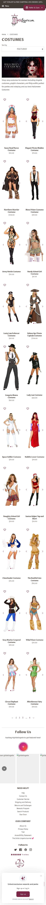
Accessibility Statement (23, 835)
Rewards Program (23, 808)
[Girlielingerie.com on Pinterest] (25, 850)
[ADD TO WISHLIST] (4, 99)
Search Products (23, 811)
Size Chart (23, 814)
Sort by (4, 45)
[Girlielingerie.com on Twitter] (15, 850)
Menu (7, 6)
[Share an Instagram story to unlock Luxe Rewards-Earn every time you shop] (23, 747)
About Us (23, 826)
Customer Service (23, 799)
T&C (23, 832)
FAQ (23, 793)
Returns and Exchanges (23, 805)
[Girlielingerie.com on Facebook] (20, 850)
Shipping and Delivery (23, 802)
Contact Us (23, 796)
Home (4, 34)
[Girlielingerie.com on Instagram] (30, 850)
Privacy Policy (23, 829)
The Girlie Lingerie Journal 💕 (23, 838)
